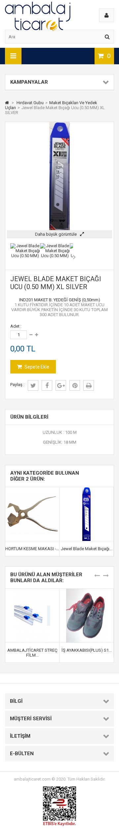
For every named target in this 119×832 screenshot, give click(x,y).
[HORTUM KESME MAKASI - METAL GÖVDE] (32, 489)
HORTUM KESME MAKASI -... (32, 548)
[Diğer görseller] (8, 256)
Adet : (15, 326)
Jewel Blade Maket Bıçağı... (86, 548)
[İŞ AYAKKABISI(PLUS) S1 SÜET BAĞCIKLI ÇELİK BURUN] (86, 591)
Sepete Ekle (36, 367)
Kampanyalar (29, 82)
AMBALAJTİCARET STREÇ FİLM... (32, 653)
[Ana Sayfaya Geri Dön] (7, 102)
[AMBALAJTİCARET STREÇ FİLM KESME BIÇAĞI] (32, 591)
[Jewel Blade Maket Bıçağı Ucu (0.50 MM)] (25, 255)
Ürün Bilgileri (29, 417)
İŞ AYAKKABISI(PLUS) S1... (86, 650)
